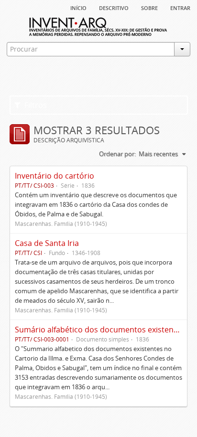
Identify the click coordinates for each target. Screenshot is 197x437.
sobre (149, 7)
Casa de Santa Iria (47, 243)
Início (78, 7)
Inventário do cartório (54, 176)
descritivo (114, 7)
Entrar (180, 7)
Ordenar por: (117, 153)
